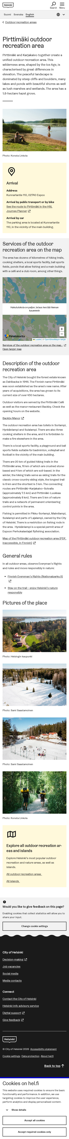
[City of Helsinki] (10, 1039)
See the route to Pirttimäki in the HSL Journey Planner (34, 209)
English (30, 14)
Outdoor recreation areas (21, 22)
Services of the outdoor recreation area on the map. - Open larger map (33, 347)
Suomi (7, 14)
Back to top (52, 1066)
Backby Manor (14, 418)
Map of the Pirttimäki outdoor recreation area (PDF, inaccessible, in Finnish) (34, 540)
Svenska (18, 14)
